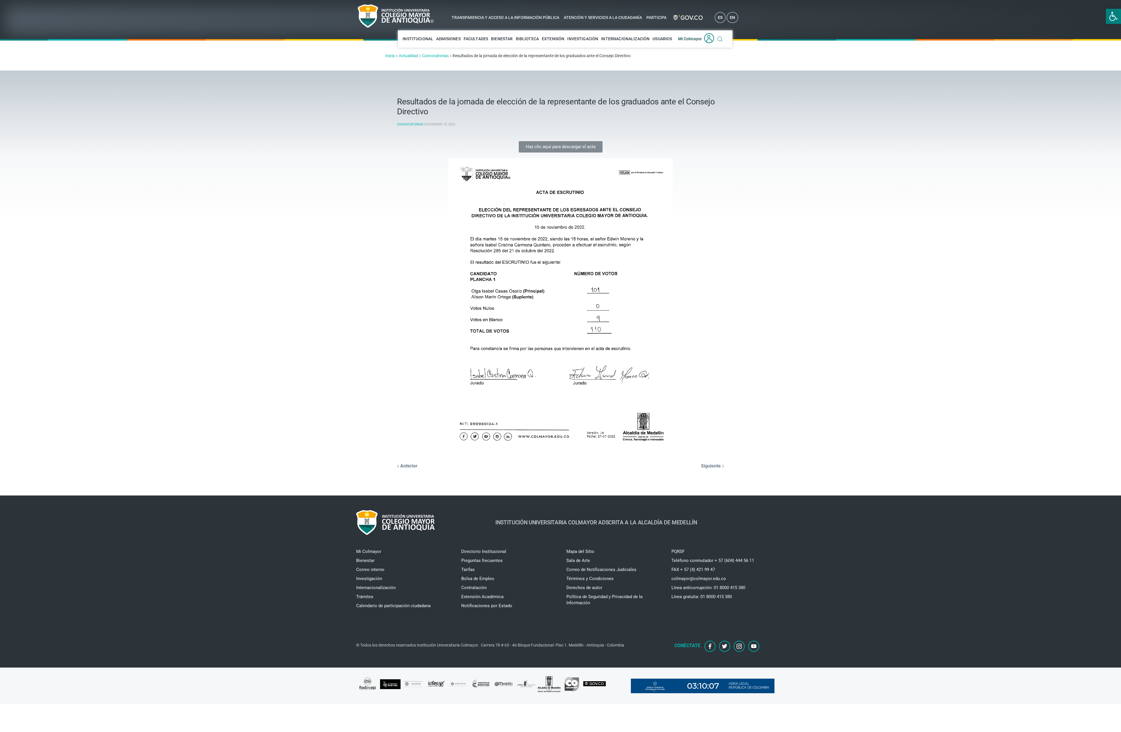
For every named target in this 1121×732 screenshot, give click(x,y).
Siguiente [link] (711, 466)
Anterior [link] (408, 466)
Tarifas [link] (468, 569)
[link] (1113, 16)
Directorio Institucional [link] (483, 551)
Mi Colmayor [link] (690, 38)
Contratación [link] (474, 587)
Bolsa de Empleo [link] (477, 578)
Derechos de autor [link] (584, 587)
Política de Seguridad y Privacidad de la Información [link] (604, 599)
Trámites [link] (364, 596)
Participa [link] (656, 17)
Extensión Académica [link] (482, 596)
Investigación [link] (582, 38)
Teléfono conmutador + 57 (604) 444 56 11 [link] (712, 560)
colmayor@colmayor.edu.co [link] (698, 578)
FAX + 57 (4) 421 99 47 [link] (693, 569)
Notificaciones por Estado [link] (486, 605)
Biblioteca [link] (527, 38)
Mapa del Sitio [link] (580, 551)
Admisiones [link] (448, 38)
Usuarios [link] (662, 38)
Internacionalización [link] (625, 38)
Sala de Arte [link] (578, 560)
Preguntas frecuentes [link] (482, 560)
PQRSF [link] (678, 551)
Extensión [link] (553, 38)
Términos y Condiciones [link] (590, 578)
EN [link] (732, 17)
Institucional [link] (418, 38)
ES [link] (720, 17)
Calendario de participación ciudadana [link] (393, 605)
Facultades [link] (476, 38)
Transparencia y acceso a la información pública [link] (505, 17)
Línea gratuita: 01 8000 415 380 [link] (701, 596)
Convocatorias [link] (410, 124)
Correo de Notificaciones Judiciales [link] (601, 569)
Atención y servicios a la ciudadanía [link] (603, 17)
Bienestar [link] (502, 38)
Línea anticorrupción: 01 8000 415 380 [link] (708, 587)
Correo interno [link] (370, 569)
